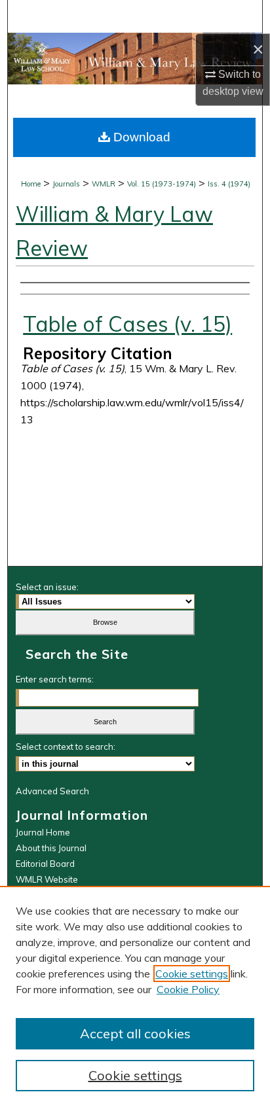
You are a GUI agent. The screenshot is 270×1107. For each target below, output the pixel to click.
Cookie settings (191, 973)
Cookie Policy (188, 989)
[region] (135, 996)
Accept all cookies (135, 1033)
